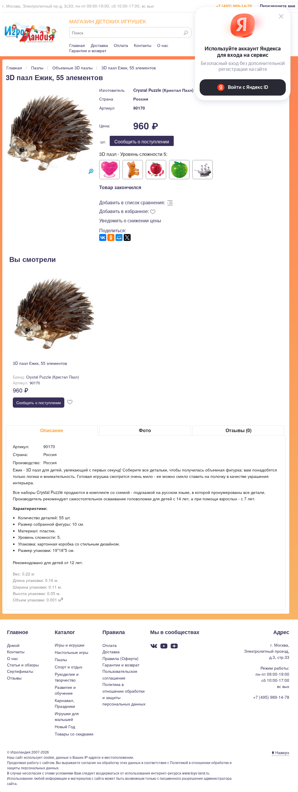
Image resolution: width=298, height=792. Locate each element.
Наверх (281, 752)
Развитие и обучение (65, 690)
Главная (77, 45)
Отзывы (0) (238, 430)
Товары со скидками (74, 734)
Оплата (121, 45)
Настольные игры (71, 652)
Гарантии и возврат (87, 50)
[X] (127, 237)
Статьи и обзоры (23, 665)
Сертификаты (20, 671)
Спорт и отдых (68, 667)
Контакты (142, 45)
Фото (145, 430)
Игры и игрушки (69, 645)
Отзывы (14, 678)
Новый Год (65, 726)
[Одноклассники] (110, 237)
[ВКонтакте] (102, 237)
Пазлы (61, 659)
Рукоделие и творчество (67, 677)
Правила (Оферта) (120, 658)
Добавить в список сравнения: (132, 202)
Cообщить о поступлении (141, 141)
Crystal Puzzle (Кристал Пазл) (163, 90)
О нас (162, 45)
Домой (13, 645)
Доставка (99, 45)
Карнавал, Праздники (65, 703)
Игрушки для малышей (67, 716)
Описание (51, 430)
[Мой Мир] (119, 237)
